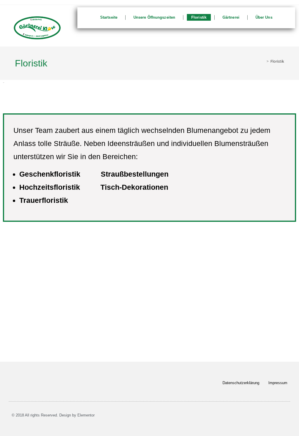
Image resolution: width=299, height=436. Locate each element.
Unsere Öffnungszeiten (154, 17)
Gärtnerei (230, 17)
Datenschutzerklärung (240, 383)
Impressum (277, 383)
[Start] (263, 61)
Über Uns (263, 17)
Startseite (108, 17)
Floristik (198, 17)
